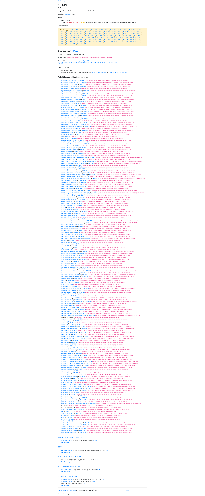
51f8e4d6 (86, 365)
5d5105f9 (83, 428)
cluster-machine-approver (69, 180)
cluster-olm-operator (67, 188)
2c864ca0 (83, 109)
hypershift (64, 265)
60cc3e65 (80, 155)
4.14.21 (81, 38)
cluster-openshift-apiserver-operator (72, 190)
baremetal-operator (67, 132)
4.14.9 (85, 44)
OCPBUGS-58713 (66, 450)
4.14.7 (74, 44)
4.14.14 (111, 36)
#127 (84, 483)
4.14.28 (125, 38)
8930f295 (87, 336)
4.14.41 (137, 40)
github (78, 494)
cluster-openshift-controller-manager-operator (75, 192)
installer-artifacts (66, 282)
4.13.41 (126, 32)
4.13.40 (119, 32)
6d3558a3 (79, 117)
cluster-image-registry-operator (70, 437)
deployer (64, 240)
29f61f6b (83, 332)
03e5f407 (79, 294)
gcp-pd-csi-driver (66, 257)
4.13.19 (75, 30)
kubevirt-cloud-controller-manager (71, 301)
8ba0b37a (87, 90)
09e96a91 (85, 251)
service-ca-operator (67, 413)
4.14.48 (94, 42)
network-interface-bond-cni (69, 332)
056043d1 (72, 346)
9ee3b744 (86, 111)
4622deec (78, 103)
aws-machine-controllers (68, 107)
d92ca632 (78, 128)
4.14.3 (137, 38)
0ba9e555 (80, 134)
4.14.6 (68, 44)
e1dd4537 (75, 217)
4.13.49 (88, 34)
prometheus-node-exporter (69, 400)
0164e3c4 (79, 165)
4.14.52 (125, 42)
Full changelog (65, 442)
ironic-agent (65, 286)
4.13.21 (81, 30)
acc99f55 (77, 278)
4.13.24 (100, 30)
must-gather (65, 330)
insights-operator (66, 278)
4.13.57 (138, 34)
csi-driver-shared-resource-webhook (72, 223)
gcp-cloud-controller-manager (70, 251)
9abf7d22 (80, 167)
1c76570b (84, 355)
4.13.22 (87, 30)
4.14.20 (74, 38)
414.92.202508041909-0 (98, 72)
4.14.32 (75, 40)
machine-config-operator (69, 313)
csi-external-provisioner (68, 226)
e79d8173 (75, 334)
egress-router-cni (66, 248)
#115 (102, 479)
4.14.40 (131, 40)
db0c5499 (78, 300)
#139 (106, 450)
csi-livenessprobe (66, 232)
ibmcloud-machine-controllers (70, 276)
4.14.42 (62, 42)
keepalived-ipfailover (67, 294)
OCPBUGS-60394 (66, 481)
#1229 (95, 440)
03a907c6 (73, 263)
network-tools (65, 334)
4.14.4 (125, 40)
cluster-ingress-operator (68, 169)
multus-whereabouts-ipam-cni (70, 328)
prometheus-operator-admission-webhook (74, 403)
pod (62, 382)
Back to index (62, 1)
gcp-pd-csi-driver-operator (69, 259)
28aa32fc (80, 311)
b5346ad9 (85, 425)
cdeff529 (75, 242)
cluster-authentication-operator (70, 144)
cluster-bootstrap (66, 151)
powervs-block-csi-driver (69, 384)
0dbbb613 (79, 188)
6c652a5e (82, 200)
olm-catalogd (65, 348)
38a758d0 (82, 180)
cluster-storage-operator (68, 200)
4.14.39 (119, 40)
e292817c (82, 107)
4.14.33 (81, 40)
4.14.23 (93, 38)
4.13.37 (100, 32)
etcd (62, 250)
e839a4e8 (74, 286)
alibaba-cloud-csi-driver (68, 92)
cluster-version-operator (68, 203)
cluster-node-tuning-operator (70, 186)
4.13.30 (138, 30)
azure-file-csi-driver (67, 121)
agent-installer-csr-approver (69, 82)
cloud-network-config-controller (71, 142)
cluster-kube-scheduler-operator (71, 176)
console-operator (66, 209)
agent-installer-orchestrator (69, 86)
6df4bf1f (81, 80)
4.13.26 (113, 30)
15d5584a (83, 367)
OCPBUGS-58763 (66, 470)
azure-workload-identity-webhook (71, 126)
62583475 (88, 271)
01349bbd (84, 273)
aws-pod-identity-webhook (69, 109)
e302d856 (81, 169)
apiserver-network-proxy (68, 98)
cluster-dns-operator (67, 165)
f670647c (80, 325)
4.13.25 (106, 30)
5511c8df (84, 186)
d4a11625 (91, 163)
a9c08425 (83, 432)
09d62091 (95, 192)
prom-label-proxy (66, 392)
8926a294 (72, 305)
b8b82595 (77, 298)
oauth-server (65, 344)
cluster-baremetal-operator (69, 149)
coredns (61, 447)
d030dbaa (78, 146)
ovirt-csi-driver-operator (68, 375)
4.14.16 (124, 36)
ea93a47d (85, 390)
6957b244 (77, 213)
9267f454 (86, 171)
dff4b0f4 (80, 357)
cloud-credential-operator (69, 140)
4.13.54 (119, 34)
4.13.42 (132, 32)
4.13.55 (126, 34)
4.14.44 (75, 42)
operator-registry (66, 371)
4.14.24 (99, 38)
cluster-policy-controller (68, 196)
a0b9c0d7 (93, 157)
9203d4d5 (86, 144)
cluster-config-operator (68, 159)
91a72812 (83, 84)
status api (68, 14)
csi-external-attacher (67, 225)
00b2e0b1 (82, 313)
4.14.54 (137, 42)
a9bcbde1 (77, 232)
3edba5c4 (79, 353)
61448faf (69, 417)
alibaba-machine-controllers (69, 96)
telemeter (64, 415)
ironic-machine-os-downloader (70, 288)
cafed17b (74, 246)
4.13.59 (69, 36)
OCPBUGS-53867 (66, 440)
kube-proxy (64, 296)
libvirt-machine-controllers (69, 309)
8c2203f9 (84, 115)
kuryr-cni (64, 305)
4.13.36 (94, 32)
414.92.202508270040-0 (116, 72)
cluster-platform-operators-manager (72, 194)
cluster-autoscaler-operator (69, 148)
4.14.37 (107, 40)
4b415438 (82, 269)
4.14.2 (68, 38)
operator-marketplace (68, 369)
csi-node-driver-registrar (68, 234)
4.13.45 (69, 34)
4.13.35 (88, 32)
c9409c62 (74, 351)
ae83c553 (81, 153)
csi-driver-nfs (65, 217)
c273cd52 (89, 221)
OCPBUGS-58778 (66, 479)
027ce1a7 (86, 275)
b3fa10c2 (78, 88)
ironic (63, 284)
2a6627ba (91, 315)
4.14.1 (80, 36)
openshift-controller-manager (70, 355)
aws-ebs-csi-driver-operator (69, 105)
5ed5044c (69, 250)
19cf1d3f (87, 388)
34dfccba (83, 309)
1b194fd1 (81, 290)
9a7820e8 (85, 99)
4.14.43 (69, 42)
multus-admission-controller (69, 466)
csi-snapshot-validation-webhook (71, 238)
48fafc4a (78, 303)
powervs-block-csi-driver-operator (71, 386)
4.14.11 (92, 36)
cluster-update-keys (67, 201)
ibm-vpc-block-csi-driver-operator (71, 271)
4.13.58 (62, 36)
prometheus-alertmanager (69, 396)
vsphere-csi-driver (66, 427)
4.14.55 (62, 44)
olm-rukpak (64, 351)
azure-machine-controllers (69, 124)
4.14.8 (79, 44)
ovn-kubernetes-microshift (69, 380)
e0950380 (84, 182)
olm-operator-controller (68, 350)
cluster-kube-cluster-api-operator (71, 173)
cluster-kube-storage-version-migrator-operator (75, 178)
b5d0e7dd (78, 427)
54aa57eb (84, 82)
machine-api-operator (68, 311)
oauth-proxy (65, 342)
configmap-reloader (67, 205)
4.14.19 (62, 38)
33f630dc (86, 176)
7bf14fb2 (81, 255)
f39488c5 (85, 267)
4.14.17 (130, 36)
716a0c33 (79, 205)
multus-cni (64, 323)
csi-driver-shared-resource (69, 219)
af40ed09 (77, 392)
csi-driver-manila (66, 213)
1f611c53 (73, 296)
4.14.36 (100, 40)
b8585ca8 (74, 330)
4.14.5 (106, 42)
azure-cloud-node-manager (69, 113)
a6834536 (82, 230)
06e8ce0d (79, 225)
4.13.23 (94, 30)
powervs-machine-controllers (70, 390)
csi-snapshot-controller (68, 236)
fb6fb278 (81, 350)
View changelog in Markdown (67, 490)
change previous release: (86, 490)
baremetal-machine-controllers (70, 130)
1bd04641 (86, 142)
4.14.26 (112, 38)
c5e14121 (82, 140)
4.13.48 (81, 34)
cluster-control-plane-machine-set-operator (74, 161)
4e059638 (92, 174)
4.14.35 (94, 40)
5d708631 (82, 377)
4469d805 (85, 123)
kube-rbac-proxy (66, 298)
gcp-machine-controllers (68, 255)
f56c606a (82, 98)
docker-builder (65, 242)
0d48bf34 (79, 319)
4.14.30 (62, 40)
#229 (96, 460)
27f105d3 (83, 96)
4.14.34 (88, 40)
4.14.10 (86, 36)
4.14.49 (100, 42)
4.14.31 (69, 40)
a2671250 (71, 419)
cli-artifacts (64, 138)
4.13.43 (138, 32)
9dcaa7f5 (81, 234)
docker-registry (66, 244)
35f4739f (74, 344)
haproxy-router (65, 261)
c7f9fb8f (81, 184)
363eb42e (80, 369)
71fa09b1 (78, 121)
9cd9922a (96, 178)
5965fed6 (82, 326)
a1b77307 (84, 211)
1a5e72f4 (82, 409)
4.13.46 (75, 34)
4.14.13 (105, 36)
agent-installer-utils (67, 88)
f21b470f (75, 373)
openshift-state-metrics (68, 357)
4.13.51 (100, 34)
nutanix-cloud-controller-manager (71, 336)
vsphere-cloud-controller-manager (71, 423)
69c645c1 (73, 265)
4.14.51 (118, 42)
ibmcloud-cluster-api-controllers (71, 275)
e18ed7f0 (81, 226)
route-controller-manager (69, 409)
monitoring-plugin (66, 321)
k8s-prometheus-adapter (68, 292)
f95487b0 (85, 328)
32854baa (83, 148)
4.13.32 (69, 32)
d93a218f (82, 215)
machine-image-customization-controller (73, 315)
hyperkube (64, 263)
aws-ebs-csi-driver (67, 103)
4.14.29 (131, 38)
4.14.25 (106, 38)
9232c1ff (82, 219)
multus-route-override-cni (69, 326)
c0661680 (84, 338)
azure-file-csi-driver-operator (70, 123)
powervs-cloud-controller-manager (72, 388)
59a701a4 (78, 228)
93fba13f (77, 151)
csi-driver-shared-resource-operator (72, 221)
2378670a (81, 159)
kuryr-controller (66, 307)
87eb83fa (70, 284)
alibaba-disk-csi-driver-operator (71, 94)
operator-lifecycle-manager (69, 367)
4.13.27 (119, 30)
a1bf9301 (81, 203)
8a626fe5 (77, 257)
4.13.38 (107, 32)
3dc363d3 (81, 92)
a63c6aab (85, 276)
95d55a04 (83, 259)
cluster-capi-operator (67, 155)
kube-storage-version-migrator (69, 457)
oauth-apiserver (66, 340)
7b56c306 (85, 288)
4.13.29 (132, 30)
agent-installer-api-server (69, 80)
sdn (62, 411)
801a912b (82, 292)
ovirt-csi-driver (65, 373)
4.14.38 (113, 40)
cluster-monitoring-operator (69, 182)
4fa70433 (77, 321)
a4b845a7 (84, 398)
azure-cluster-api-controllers (70, 115)
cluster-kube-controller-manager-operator (74, 174)
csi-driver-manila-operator (69, 215)
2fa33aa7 (81, 375)
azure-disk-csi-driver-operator (70, 119)
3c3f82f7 (78, 413)
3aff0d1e (73, 394)
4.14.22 (87, 38)
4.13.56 (132, 34)
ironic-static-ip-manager (68, 290)
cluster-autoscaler (66, 146)
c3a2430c (76, 261)
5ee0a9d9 (83, 400)
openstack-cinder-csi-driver (69, 359)
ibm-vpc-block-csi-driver (68, 269)
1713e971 (89, 361)
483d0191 (79, 132)
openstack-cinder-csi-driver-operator (72, 361)
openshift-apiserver (67, 353)
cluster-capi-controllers (68, 153)
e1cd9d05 (76, 340)
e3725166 (83, 396)
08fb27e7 (89, 194)
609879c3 (84, 105)
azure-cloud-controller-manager (71, 111)
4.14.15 (118, 36)
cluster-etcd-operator (67, 167)
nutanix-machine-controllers (69, 338)
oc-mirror (64, 346)
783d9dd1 (93, 161)
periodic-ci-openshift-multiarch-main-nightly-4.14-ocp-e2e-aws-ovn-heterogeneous (101, 22)
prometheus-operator (67, 402)
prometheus (64, 394)
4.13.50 (94, 34)
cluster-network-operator (69, 184)
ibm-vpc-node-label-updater (70, 273)
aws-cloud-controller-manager (70, 99)
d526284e (83, 124)
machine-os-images (67, 319)
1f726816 (72, 415)
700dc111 (88, 190)
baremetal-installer (67, 128)
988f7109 (82, 384)
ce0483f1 (76, 244)
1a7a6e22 (79, 201)
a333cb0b (75, 348)
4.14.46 (88, 42)
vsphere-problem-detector (69, 432)
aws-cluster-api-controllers (69, 101)
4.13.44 (62, 34)
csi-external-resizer (67, 228)
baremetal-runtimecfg (67, 134)
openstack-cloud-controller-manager (72, 363)
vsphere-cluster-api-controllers (70, 425)
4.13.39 (113, 32)
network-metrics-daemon (67, 476)
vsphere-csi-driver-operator (69, 428)
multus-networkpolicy (67, 325)
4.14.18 (137, 36)
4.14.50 (112, 42)
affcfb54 (82, 149)
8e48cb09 (73, 323)
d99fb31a (83, 253)
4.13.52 (107, 34)
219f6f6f (81, 196)
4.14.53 (131, 42)
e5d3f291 (77, 209)
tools (62, 421)
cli (62, 136)
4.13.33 (75, 32)
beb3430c (76, 378)
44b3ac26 (68, 136)
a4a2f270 (74, 342)
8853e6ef (86, 94)
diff (126, 72)
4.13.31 (62, 32)
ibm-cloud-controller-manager (70, 267)
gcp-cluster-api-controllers (69, 253)
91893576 (85, 119)
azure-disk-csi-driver (67, 117)
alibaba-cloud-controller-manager (71, 90)
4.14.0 (74, 36)
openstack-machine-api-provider (71, 365)
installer (63, 280)
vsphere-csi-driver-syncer (69, 430)
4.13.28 (125, 30)
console (63, 207)
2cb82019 (88, 126)
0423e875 (82, 198)
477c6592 (71, 207)
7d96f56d (88, 301)
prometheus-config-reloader (69, 398)
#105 (98, 470)
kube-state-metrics (67, 300)
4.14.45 (81, 42)
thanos (63, 419)
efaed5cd (87, 423)
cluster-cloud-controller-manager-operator (74, 157)
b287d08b (87, 173)
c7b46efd (85, 130)
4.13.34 (81, 32)
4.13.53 (113, 34)
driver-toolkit (65, 246)
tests (62, 417)
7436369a (88, 386)
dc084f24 (83, 101)
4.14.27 (118, 38)
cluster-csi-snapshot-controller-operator (73, 163)
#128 (93, 481)
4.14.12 (99, 36)
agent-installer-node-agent (69, 84)
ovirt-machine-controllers (69, 377)
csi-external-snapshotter (68, 230)
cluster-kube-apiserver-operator (71, 171)
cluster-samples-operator (69, 198)
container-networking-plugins (70, 211)
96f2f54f (77, 248)
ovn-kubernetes (66, 378)
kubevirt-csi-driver (67, 303)
